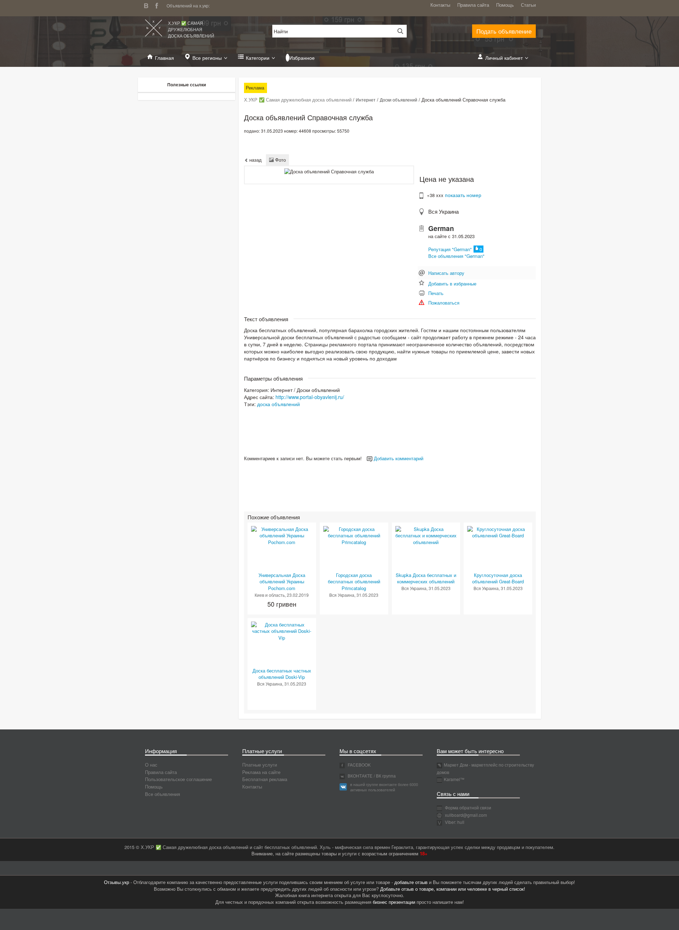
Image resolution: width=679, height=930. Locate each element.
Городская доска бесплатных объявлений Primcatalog (354, 581)
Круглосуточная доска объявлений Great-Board (498, 578)
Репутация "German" (450, 249)
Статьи (528, 4)
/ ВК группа (385, 776)
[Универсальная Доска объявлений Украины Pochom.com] (282, 535)
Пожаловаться (443, 302)
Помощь (505, 4)
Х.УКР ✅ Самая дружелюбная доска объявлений (191, 29)
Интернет (366, 100)
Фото (280, 159)
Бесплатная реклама (264, 779)
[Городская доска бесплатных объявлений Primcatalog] (354, 535)
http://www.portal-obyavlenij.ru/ (309, 396)
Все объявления (162, 794)
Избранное (302, 57)
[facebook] (158, 4)
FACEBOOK (359, 765)
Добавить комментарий (397, 458)
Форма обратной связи (467, 807)
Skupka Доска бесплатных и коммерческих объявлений (426, 578)
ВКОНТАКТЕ (359, 776)
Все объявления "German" (456, 256)
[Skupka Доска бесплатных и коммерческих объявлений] (426, 535)
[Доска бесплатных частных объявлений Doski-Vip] (282, 630)
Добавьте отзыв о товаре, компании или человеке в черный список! (452, 888)
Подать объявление (504, 31)
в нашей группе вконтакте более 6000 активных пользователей (384, 787)
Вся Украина (443, 211)
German (441, 228)
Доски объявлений (398, 100)
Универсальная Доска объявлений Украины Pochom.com (282, 581)
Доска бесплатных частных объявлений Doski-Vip (282, 674)
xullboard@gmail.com (466, 815)
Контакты (440, 4)
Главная (164, 57)
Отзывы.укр (116, 882)
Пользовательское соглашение (178, 779)
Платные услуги (259, 764)
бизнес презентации (394, 902)
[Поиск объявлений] (398, 31)
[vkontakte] (147, 4)
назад (255, 159)
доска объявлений (278, 404)
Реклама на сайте (261, 772)
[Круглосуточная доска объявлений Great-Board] (498, 531)
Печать (435, 293)
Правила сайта (473, 4)
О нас (151, 764)
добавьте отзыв (411, 882)
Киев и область (270, 595)
